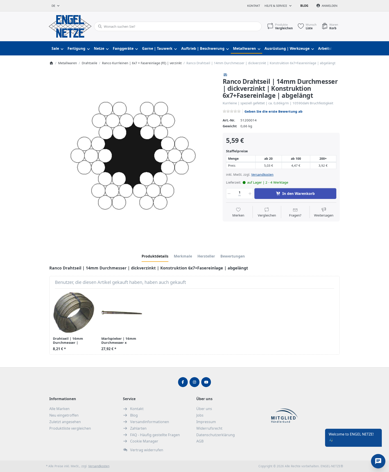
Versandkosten (262, 174)
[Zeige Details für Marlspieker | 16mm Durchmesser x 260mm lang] (122, 312)
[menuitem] (57, 48)
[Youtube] (206, 382)
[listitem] (132, 155)
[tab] (155, 256)
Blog (304, 6)
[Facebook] (183, 382)
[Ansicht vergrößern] (132, 155)
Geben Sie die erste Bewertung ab (273, 111)
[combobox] (55, 5)
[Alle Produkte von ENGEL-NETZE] (225, 74)
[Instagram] (194, 382)
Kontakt (253, 6)
